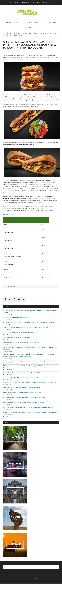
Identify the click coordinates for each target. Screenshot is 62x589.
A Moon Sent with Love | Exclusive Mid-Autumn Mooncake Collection (21, 387)
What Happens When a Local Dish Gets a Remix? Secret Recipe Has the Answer (24, 397)
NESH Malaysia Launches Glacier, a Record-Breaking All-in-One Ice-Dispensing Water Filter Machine (29, 382)
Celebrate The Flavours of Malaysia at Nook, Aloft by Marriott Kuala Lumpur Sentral (25, 327)
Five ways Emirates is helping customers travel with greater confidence (22, 392)
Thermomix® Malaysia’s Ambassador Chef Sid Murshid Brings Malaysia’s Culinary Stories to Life (29, 322)
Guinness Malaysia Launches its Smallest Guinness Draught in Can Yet (22, 373)
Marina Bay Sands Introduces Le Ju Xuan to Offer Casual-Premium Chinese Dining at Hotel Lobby (29, 407)
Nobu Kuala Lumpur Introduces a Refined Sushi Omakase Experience (21, 342)
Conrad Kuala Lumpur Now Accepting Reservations (16, 337)
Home (4, 34)
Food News (10, 34)
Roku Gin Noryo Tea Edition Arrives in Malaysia (15, 317)
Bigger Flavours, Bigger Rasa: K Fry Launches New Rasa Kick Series (21, 332)
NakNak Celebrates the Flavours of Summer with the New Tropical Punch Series (24, 402)
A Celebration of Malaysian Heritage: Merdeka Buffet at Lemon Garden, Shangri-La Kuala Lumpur (29, 361)
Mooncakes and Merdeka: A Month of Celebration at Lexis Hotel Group (22, 378)
